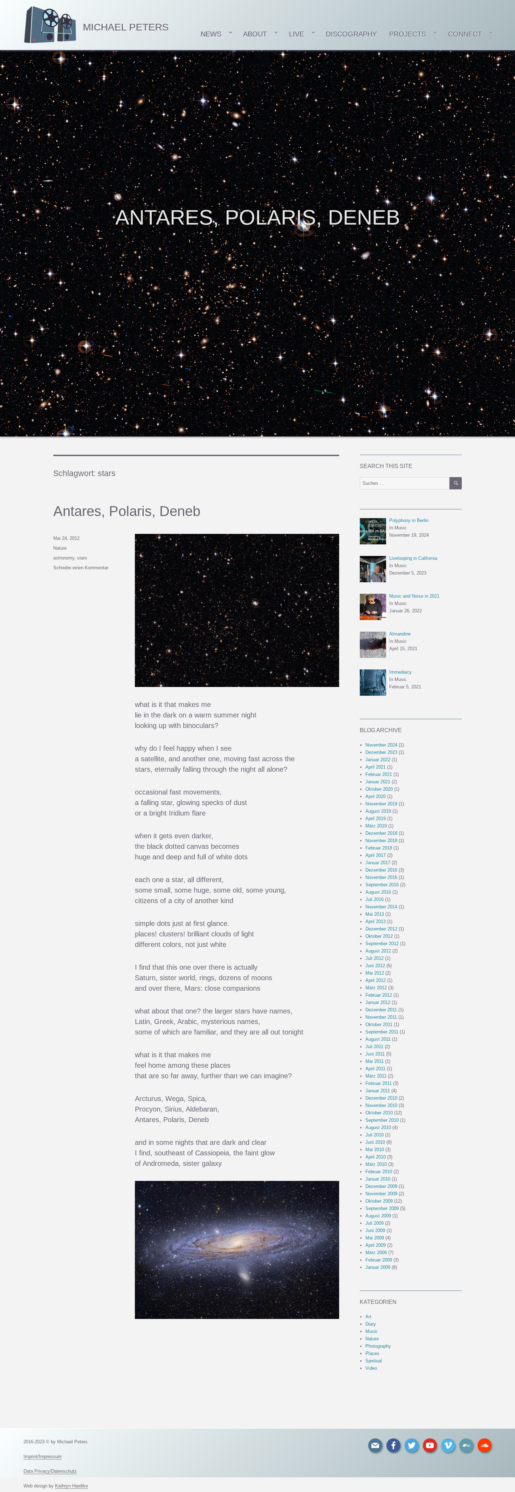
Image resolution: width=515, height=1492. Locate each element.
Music (371, 1331)
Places (372, 1353)
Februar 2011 (378, 1083)
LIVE (296, 34)
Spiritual (373, 1360)
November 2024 (381, 745)
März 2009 (376, 1252)
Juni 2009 (375, 1230)
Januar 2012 (377, 1002)
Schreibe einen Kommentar (80, 567)
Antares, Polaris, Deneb (126, 511)
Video (371, 1368)
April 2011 (375, 1068)
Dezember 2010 (381, 1098)
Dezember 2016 (381, 870)
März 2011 (375, 1076)
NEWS (210, 34)
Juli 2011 (374, 1046)
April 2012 (375, 980)
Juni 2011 (375, 1054)
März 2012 (376, 987)
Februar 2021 (378, 774)
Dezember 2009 (381, 1186)
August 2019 (378, 811)
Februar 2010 (378, 1171)
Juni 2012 (375, 965)
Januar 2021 (377, 781)
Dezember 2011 (381, 1009)
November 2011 (381, 1017)
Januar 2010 (377, 1179)
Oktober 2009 (379, 1201)
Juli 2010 (374, 1134)
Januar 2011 (377, 1090)
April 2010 (375, 1157)
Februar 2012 (378, 995)
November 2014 (381, 906)
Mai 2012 (374, 973)
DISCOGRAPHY (351, 34)
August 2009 (378, 1215)
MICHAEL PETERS (126, 27)
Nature (60, 548)
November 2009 (381, 1193)
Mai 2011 (374, 1061)
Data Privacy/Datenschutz (50, 1471)
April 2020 (375, 796)
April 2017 (375, 855)
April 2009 (375, 1245)
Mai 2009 (374, 1237)
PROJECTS (407, 34)
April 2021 (375, 767)
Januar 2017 (377, 862)
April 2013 (375, 921)
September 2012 (382, 943)
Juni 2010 (375, 1142)
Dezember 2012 (381, 928)
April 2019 (375, 818)
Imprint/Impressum (42, 1456)
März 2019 (376, 825)
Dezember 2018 (381, 833)
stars (82, 558)
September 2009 (382, 1208)
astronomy (63, 558)
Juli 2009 (374, 1223)
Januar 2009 (377, 1267)
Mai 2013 (374, 914)
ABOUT (255, 34)
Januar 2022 (377, 759)
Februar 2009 (378, 1260)
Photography (378, 1346)
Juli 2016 (374, 899)
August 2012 (378, 951)
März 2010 (376, 1164)
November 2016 (381, 877)
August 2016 (378, 892)
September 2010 (382, 1120)
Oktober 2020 (379, 789)
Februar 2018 (378, 848)
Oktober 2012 (379, 936)
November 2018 (381, 840)
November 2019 (381, 803)
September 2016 (382, 884)
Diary (370, 1324)
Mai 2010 (374, 1149)
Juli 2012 (374, 958)
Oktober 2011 (378, 1024)
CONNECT (465, 34)
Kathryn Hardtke (71, 1485)
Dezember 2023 (381, 752)
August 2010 (378, 1127)
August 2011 (378, 1039)
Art (368, 1316)
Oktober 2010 (379, 1112)
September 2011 (381, 1031)
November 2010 (381, 1105)
